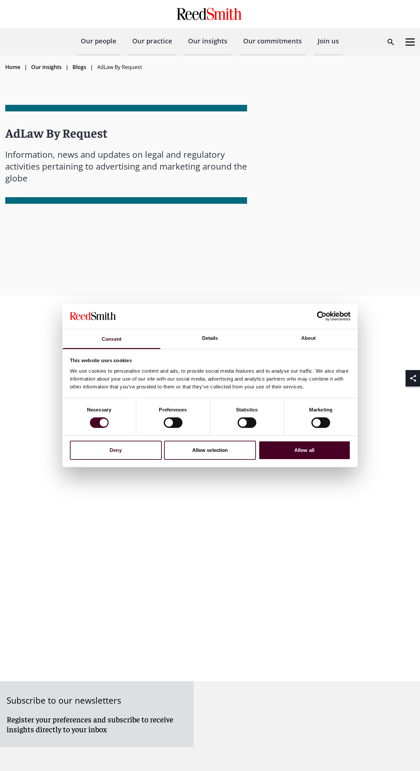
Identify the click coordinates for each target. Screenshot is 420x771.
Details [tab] (210, 338)
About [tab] (308, 338)
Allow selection (210, 450)
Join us (328, 40)
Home (12, 67)
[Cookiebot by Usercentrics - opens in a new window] (321, 316)
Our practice (152, 40)
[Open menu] (410, 42)
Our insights (207, 40)
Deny (115, 450)
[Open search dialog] (391, 42)
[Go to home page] (210, 14)
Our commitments (272, 40)
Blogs (79, 67)
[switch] (173, 422)
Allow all (304, 450)
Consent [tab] (111, 339)
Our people (98, 40)
